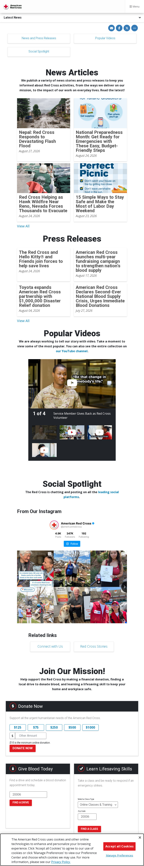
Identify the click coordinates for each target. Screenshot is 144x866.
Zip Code (82, 811)
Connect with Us (50, 646)
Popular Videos (105, 38)
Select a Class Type (86, 799)
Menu (136, 6)
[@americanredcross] (54, 525)
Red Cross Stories (93, 646)
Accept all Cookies (119, 846)
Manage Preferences (119, 855)
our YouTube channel (72, 351)
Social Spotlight (38, 51)
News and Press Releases (39, 38)
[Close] (140, 837)
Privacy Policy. (60, 862)
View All (23, 226)
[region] (72, 849)
